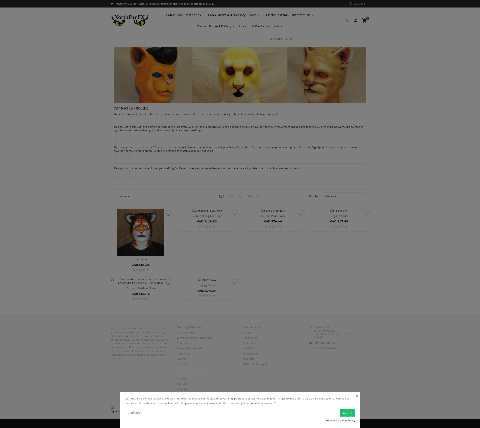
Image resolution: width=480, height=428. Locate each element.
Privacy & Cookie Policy (340, 420)
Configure (134, 412)
